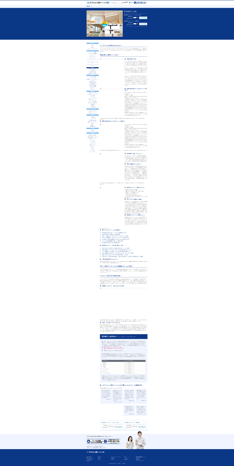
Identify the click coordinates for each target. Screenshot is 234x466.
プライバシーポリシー (140, 460)
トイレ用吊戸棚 (92, 76)
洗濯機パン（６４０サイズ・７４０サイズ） (93, 80)
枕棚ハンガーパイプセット (92, 122)
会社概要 (137, 459)
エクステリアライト (92, 134)
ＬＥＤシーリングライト (92, 98)
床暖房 (92, 105)
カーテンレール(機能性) (92, 53)
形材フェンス (92, 145)
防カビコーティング (92, 111)
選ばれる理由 (89, 456)
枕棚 (92, 116)
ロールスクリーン (92, 56)
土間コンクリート (92, 144)
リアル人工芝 (92, 141)
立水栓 (92, 148)
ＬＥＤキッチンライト (93, 92)
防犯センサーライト (92, 99)
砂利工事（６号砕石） (93, 135)
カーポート (93, 147)
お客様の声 (88, 460)
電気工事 (92, 91)
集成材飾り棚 (92, 126)
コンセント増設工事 (92, 101)
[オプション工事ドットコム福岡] (98, 2)
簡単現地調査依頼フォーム (140, 456)
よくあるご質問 (89, 459)
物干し (92, 67)
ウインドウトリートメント (92, 50)
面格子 (92, 47)
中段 (92, 123)
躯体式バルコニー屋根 (93, 73)
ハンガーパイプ (92, 119)
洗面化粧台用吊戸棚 (92, 120)
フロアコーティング (92, 110)
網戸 (92, 44)
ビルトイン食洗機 (92, 86)
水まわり (92, 75)
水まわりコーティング (93, 113)
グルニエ (92, 129)
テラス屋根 (93, 70)
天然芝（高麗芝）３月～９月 (92, 137)
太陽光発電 (93, 104)
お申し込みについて (90, 458)
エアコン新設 (92, 95)
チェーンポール (92, 151)
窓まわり (92, 43)
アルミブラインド (92, 57)
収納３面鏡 (93, 83)
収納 (93, 115)
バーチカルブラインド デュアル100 (93, 63)
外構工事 (125, 459)
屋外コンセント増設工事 (92, 102)
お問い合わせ (138, 458)
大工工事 (92, 128)
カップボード (92, 89)
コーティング (92, 109)
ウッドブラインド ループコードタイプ (93, 65)
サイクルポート (92, 150)
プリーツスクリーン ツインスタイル (92, 60)
